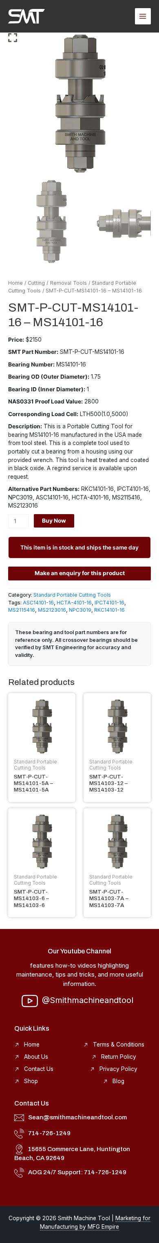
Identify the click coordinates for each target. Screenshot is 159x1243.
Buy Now (54, 520)
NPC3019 (80, 610)
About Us (36, 1056)
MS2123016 (52, 610)
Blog (118, 1081)
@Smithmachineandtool (87, 1000)
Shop (31, 1081)
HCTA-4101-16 (74, 603)
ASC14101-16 (38, 603)
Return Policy (118, 1056)
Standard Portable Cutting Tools (72, 595)
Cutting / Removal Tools (57, 283)
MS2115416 (21, 610)
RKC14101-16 (109, 610)
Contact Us (38, 1069)
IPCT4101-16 (109, 603)
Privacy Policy (118, 1069)
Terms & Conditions (118, 1044)
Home (15, 283)
